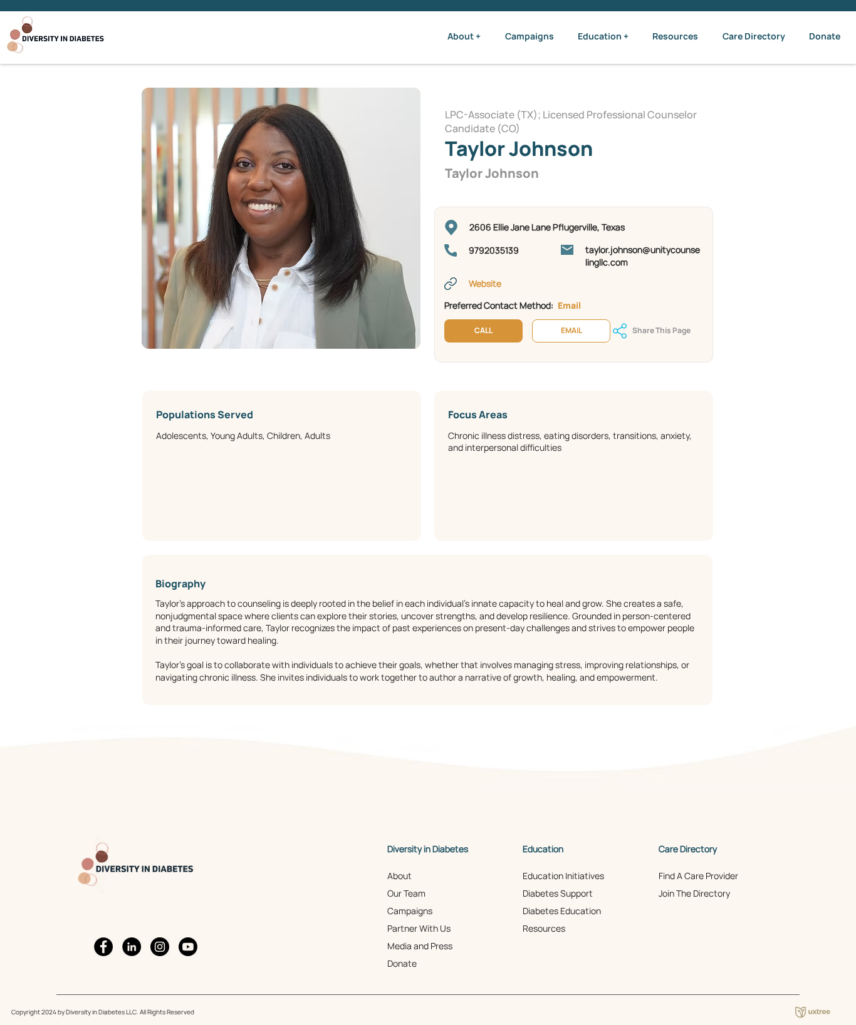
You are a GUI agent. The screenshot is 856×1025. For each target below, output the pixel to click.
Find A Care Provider (698, 876)
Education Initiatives (563, 876)
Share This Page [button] (661, 330)
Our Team (406, 893)
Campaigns (409, 911)
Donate (402, 963)
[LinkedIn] (131, 946)
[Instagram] (159, 946)
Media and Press (419, 946)
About (399, 876)
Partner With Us (419, 928)
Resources (544, 928)
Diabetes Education (562, 911)
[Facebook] (103, 946)
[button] (464, 36)
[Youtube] (188, 946)
